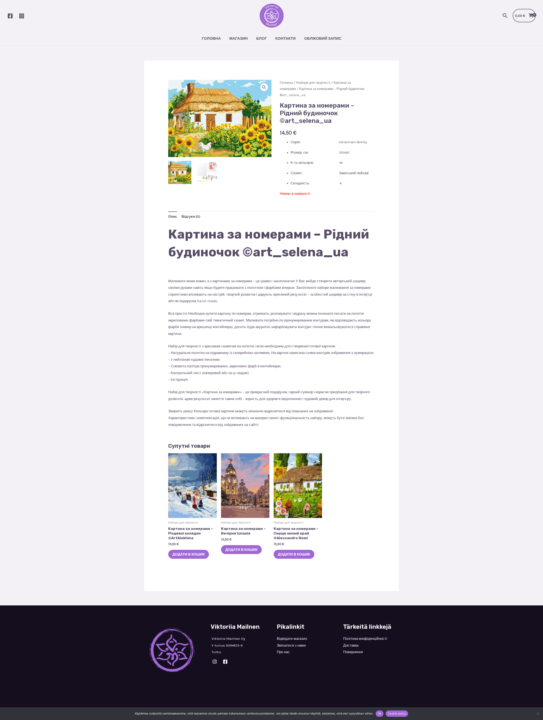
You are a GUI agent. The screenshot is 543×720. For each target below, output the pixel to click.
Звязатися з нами (291, 645)
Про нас (283, 652)
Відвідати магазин (292, 638)
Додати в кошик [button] (188, 554)
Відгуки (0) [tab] (191, 216)
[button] (505, 15)
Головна (211, 38)
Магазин (238, 38)
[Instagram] (21, 16)
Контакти (285, 38)
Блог (261, 38)
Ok (380, 713)
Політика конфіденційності (365, 638)
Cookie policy (397, 713)
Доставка (350, 645)
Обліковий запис (322, 38)
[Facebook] (10, 16)
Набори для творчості (313, 83)
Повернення (353, 652)
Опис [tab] (172, 216)
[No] (538, 714)
